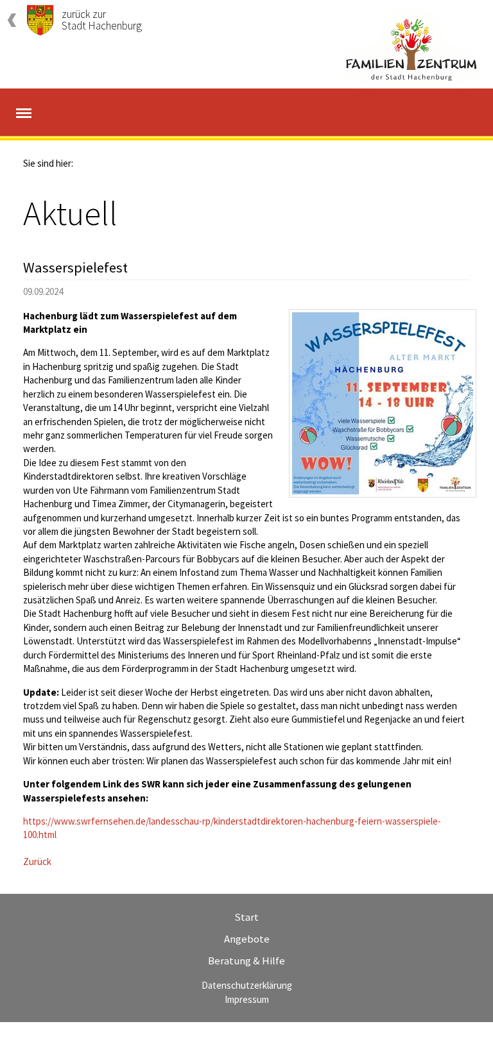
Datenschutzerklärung (247, 985)
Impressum (247, 999)
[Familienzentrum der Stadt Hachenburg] (411, 48)
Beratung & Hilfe (246, 960)
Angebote (247, 939)
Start (246, 917)
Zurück (37, 861)
